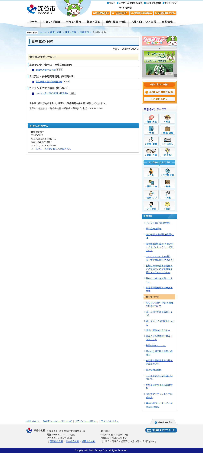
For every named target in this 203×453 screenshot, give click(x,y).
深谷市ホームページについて (57, 421)
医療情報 (84, 32)
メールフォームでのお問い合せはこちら (51, 149)
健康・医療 (70, 32)
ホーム (43, 32)
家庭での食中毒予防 (46, 70)
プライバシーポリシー (86, 421)
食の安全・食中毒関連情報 (49, 81)
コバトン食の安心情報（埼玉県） (52, 93)
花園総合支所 (88, 441)
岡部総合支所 (56, 441)
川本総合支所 (72, 441)
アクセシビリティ (110, 421)
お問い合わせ (32, 421)
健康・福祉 (55, 32)
